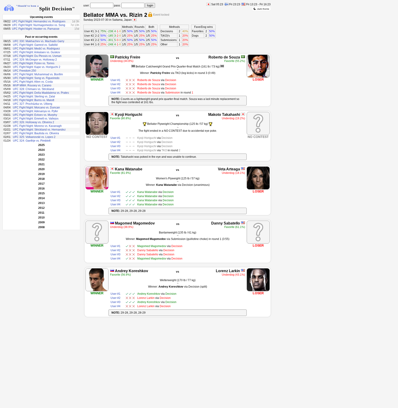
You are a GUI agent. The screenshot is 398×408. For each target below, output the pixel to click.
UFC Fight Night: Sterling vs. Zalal (34, 96)
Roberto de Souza (224, 57)
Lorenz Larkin (228, 271)
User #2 (89, 35)
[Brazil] (112, 56)
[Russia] (112, 222)
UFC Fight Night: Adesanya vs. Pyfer (35, 111)
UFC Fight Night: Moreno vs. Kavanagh (37, 126)
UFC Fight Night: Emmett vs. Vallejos (36, 118)
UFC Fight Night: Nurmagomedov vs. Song (38, 25)
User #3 (89, 40)
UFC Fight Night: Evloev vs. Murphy (35, 115)
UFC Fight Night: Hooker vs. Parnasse (35, 28)
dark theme (263, 9)
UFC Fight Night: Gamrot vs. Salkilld (35, 45)
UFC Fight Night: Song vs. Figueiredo (36, 78)
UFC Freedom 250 (24, 70)
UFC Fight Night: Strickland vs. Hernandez (39, 129)
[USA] (243, 168)
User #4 (89, 44)
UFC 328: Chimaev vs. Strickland (33, 89)
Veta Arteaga (229, 169)
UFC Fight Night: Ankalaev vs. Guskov (36, 52)
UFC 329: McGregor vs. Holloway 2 (35, 59)
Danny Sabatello (225, 223)
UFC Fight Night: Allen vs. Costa (33, 81)
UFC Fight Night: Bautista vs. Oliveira (36, 133)
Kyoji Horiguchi (128, 115)
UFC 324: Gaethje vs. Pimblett (31, 140)
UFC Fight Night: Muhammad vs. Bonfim (38, 74)
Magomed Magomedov (135, 223)
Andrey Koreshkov (131, 271)
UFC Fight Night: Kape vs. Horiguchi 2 (36, 67)
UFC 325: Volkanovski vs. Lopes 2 (34, 137)
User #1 (89, 31)
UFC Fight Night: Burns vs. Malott (33, 100)
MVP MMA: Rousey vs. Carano (32, 85)
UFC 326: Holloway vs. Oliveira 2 (33, 122)
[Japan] (112, 114)
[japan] (134, 19)
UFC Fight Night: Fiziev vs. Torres (33, 63)
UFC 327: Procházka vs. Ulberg (32, 103)
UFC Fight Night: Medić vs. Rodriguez (36, 48)
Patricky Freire (127, 57)
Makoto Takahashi (224, 115)
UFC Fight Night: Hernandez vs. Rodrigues (38, 21)
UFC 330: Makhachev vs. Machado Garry (38, 41)
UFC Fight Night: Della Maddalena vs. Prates (41, 92)
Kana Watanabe (128, 169)
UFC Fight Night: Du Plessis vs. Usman (37, 56)
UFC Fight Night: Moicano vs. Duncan (36, 107)
